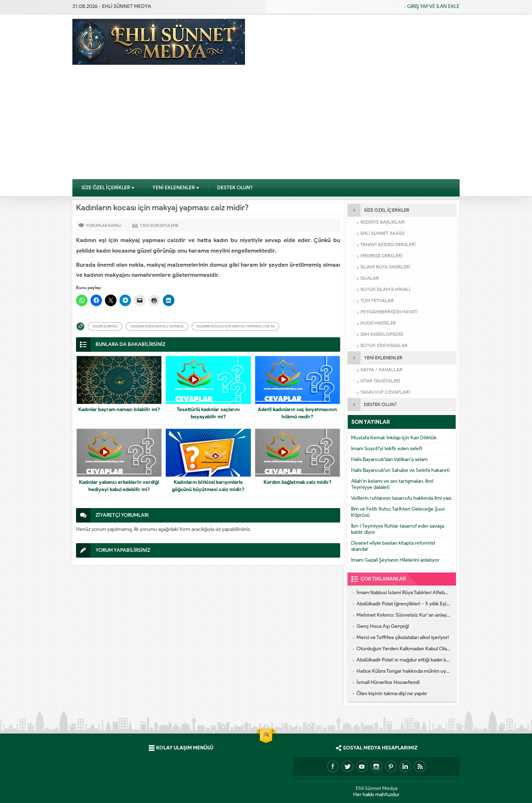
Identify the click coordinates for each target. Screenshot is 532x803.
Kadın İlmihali (105, 326)
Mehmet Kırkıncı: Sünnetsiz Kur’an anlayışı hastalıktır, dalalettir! (403, 615)
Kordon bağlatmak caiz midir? (297, 482)
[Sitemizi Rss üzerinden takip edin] (419, 766)
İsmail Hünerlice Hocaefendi (387, 682)
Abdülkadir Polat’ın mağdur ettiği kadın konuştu (403, 660)
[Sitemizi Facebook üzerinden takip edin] (333, 766)
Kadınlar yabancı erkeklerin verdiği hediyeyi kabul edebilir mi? (119, 486)
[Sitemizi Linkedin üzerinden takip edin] (405, 766)
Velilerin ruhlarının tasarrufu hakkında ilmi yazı (401, 498)
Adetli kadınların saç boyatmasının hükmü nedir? (297, 413)
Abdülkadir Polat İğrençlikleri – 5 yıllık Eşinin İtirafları (403, 604)
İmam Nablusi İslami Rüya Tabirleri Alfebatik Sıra (403, 592)
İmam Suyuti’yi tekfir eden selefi (386, 448)
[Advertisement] (266, 124)
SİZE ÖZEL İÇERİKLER (105, 188)
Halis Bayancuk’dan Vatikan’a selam (389, 459)
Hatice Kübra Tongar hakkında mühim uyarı (403, 671)
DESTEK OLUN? (235, 188)
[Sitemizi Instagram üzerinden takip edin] (376, 766)
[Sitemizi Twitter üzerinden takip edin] (347, 766)
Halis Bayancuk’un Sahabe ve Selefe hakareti (400, 470)
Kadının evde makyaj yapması (157, 326)
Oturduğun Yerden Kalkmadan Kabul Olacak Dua (403, 649)
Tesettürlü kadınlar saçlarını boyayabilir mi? (208, 413)
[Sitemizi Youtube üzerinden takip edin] (361, 766)
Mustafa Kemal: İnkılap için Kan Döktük (393, 438)
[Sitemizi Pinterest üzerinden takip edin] (390, 766)
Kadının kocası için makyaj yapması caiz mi (235, 326)
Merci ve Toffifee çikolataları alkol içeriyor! (402, 637)
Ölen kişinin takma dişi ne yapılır (391, 693)
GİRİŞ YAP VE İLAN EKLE (433, 6)
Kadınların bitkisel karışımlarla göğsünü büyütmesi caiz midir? (208, 486)
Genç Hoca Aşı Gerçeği (382, 626)
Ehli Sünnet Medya (376, 788)
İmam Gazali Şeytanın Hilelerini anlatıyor (395, 560)
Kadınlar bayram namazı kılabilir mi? (119, 409)
